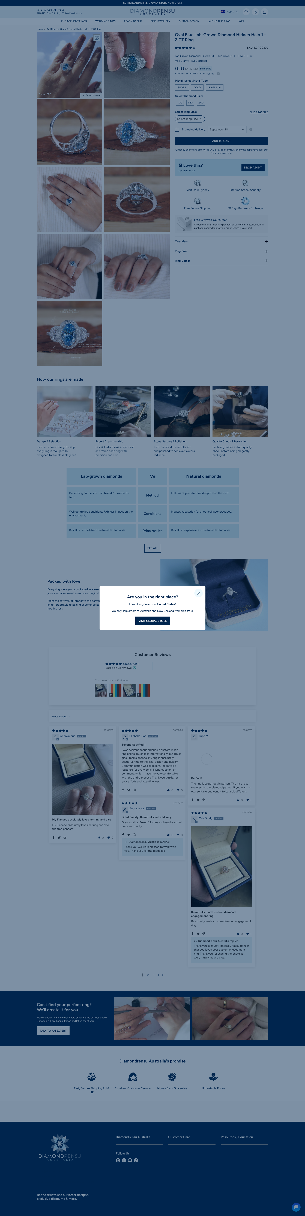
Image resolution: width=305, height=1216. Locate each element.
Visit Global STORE (152, 621)
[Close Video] (198, 593)
